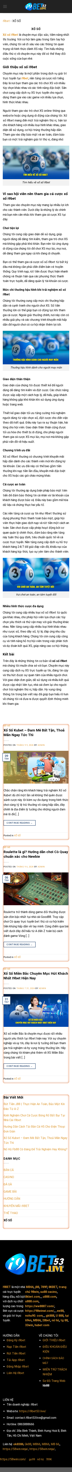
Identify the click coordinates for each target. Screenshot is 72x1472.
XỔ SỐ (7, 726)
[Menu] (5, 6)
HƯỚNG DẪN (12, 1198)
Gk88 (28, 1444)
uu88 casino (48, 1292)
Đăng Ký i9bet (16, 1340)
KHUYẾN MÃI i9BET (16, 1206)
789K (49, 1459)
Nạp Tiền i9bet (16, 1347)
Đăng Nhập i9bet (18, 1366)
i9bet (6, 21)
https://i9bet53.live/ (32, 1411)
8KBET (53, 1287)
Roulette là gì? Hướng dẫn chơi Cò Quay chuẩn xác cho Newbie (36, 854)
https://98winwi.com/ (39, 1311)
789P (44, 1287)
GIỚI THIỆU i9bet (54, 1340)
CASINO (9, 1177)
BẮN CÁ (9, 1170)
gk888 (50, 1315)
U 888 (60, 1315)
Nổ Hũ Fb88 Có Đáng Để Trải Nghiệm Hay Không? (35, 1149)
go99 (32, 1459)
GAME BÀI (10, 1191)
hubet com (42, 1325)
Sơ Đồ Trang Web (54, 1381)
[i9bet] (36, 6)
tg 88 (64, 1320)
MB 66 (55, 1444)
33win (29, 1325)
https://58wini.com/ (13, 1459)
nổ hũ (55, 1320)
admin (41, 745)
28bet (46, 1320)
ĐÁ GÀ (8, 1184)
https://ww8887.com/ (39, 1306)
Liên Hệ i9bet (15, 1373)
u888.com (49, 1296)
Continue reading (19, 823)
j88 (37, 1287)
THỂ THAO (11, 1213)
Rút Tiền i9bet (16, 1353)
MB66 (30, 1287)
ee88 (60, 1311)
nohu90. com (34, 1315)
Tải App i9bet (16, 1360)
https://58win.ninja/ (15, 1449)
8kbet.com (32, 1296)
